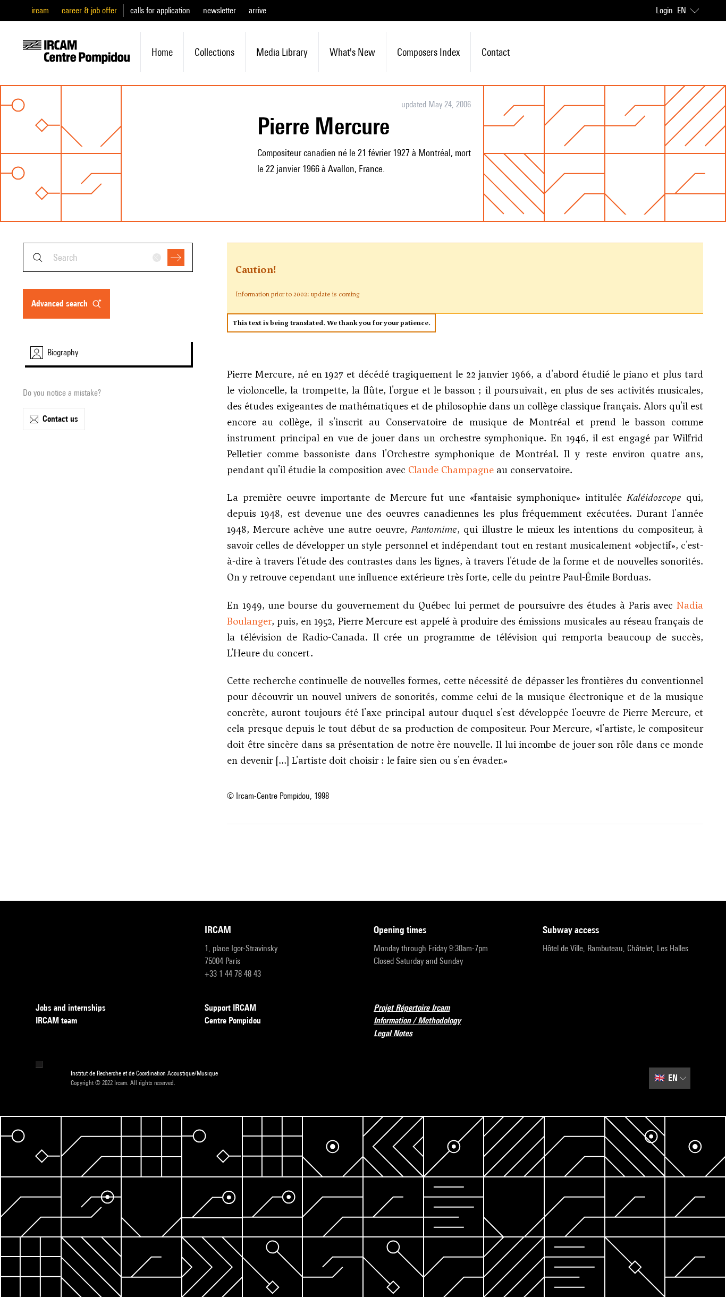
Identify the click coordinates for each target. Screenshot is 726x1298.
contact (496, 52)
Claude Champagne (451, 469)
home (162, 52)
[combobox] (108, 257)
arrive (257, 10)
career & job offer (89, 10)
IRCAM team (56, 1020)
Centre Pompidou (233, 1020)
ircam (40, 10)
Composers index (428, 52)
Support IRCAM (230, 1008)
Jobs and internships (71, 1008)
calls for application (160, 10)
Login (664, 10)
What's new (352, 52)
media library (282, 52)
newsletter (219, 10)
